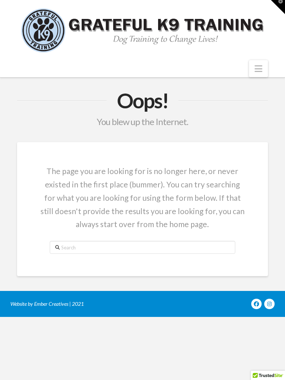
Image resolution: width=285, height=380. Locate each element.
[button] (258, 68)
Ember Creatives (51, 304)
